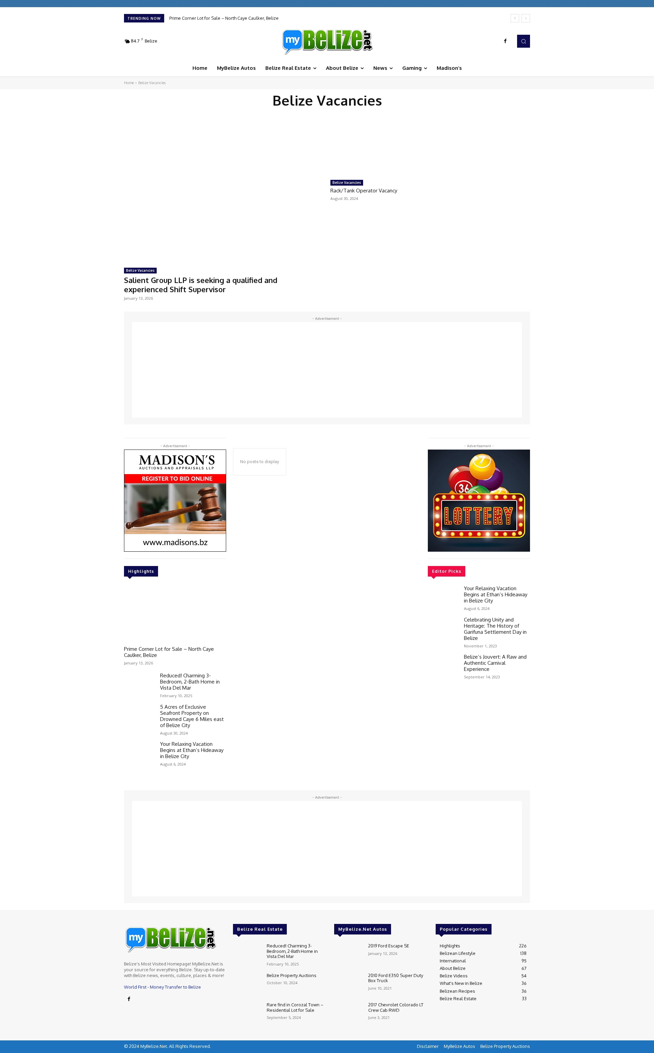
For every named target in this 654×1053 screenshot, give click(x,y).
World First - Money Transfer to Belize (162, 987)
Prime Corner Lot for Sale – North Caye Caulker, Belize (224, 18)
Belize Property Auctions (291, 975)
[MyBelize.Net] (327, 41)
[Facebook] (505, 41)
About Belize (247, 114)
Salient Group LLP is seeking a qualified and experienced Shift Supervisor (200, 284)
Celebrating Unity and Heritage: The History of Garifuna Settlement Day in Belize (495, 628)
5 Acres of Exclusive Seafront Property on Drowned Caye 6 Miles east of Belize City (192, 716)
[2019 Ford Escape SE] (348, 954)
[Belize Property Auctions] (247, 984)
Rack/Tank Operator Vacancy (363, 190)
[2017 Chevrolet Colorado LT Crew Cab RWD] (348, 1013)
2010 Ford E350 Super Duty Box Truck (395, 978)
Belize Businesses (283, 114)
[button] (523, 41)
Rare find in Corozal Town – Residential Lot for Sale (295, 1007)
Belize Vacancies (140, 270)
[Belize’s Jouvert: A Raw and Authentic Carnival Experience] (443, 666)
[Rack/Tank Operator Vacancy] (378, 149)
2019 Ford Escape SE (388, 945)
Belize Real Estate (324, 114)
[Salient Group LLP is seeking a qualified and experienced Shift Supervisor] (224, 192)
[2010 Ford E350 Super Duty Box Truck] (348, 984)
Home (129, 82)
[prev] (515, 18)
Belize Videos (362, 114)
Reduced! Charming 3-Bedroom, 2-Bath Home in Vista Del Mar (190, 681)
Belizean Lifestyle (400, 114)
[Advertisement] (327, 370)
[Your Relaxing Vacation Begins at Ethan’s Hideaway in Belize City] (139, 753)
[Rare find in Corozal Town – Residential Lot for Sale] (247, 1013)
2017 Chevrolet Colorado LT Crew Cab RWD (395, 1007)
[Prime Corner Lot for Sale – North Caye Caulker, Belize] (175, 614)
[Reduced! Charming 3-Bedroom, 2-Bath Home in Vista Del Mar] (139, 685)
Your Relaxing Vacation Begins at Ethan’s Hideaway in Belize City (191, 750)
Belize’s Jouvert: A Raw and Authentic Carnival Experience (495, 663)
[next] (525, 18)
